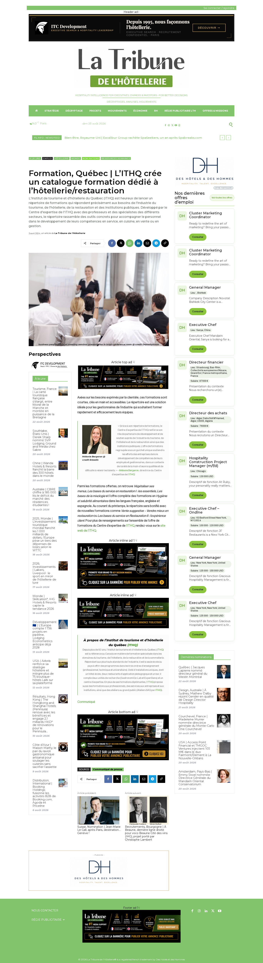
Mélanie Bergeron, (129, 470)
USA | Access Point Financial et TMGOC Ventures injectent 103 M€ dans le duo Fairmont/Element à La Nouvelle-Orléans (194, 750)
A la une (34, 158)
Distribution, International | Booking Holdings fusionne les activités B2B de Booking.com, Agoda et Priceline (44, 793)
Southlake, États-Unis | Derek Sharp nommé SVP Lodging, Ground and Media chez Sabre (44, 440)
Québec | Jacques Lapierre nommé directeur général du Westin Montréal (192, 672)
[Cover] (123, 392)
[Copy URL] (165, 243)
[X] (172, 125)
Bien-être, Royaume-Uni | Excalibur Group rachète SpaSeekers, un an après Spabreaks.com (133, 137)
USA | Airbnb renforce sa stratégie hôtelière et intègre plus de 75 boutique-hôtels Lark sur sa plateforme (43, 672)
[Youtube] (176, 125)
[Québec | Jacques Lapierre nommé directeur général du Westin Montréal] (223, 671)
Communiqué (86, 701)
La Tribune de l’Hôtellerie (69, 233)
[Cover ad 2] (123, 566)
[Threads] (179, 125)
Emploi (47, 158)
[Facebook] (165, 125)
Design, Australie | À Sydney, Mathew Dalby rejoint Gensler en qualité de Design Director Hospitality (196, 696)
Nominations (91, 158)
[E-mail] (147, 243)
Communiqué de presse (107, 769)
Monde (75, 158)
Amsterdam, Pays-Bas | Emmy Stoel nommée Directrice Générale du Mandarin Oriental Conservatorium (195, 778)
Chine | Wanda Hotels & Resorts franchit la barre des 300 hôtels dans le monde (44, 469)
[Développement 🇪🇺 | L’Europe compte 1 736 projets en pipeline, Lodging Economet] (63, 624)
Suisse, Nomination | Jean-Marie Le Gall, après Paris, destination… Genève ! (99, 830)
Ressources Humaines (115, 158)
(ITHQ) (132, 645)
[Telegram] (156, 243)
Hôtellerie (61, 158)
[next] (228, 137)
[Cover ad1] (123, 737)
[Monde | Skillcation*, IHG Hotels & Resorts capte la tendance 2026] (63, 598)
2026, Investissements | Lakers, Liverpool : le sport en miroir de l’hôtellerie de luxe (44, 573)
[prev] (222, 137)
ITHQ (132, 474)
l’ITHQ (130, 525)
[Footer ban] (131, 926)
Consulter (197, 237)
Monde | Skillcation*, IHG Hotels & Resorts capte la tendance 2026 (44, 602)
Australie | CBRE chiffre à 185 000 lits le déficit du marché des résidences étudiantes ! (44, 497)
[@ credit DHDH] (131, 40)
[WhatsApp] (129, 243)
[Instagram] (169, 125)
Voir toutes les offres (222, 197)
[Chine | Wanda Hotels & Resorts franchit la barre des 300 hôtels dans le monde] (63, 465)
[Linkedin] (138, 243)
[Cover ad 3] (123, 631)
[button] (212, 124)
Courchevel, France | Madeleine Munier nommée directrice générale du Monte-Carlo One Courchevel (196, 722)
